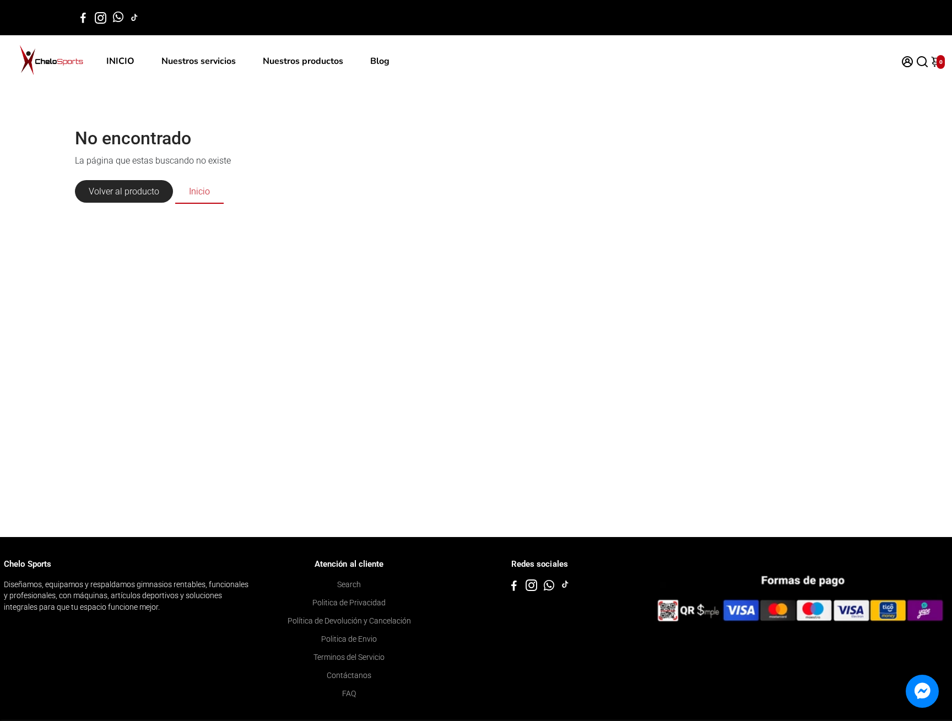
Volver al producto (124, 191)
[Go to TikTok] (134, 17)
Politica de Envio (349, 639)
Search (349, 584)
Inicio (199, 191)
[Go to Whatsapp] (118, 17)
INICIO (120, 61)
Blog (380, 61)
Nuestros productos (303, 61)
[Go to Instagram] (100, 17)
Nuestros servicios (198, 61)
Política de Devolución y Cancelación (349, 620)
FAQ (349, 693)
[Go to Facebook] (83, 17)
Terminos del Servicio (349, 657)
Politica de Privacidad (349, 602)
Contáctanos (349, 675)
